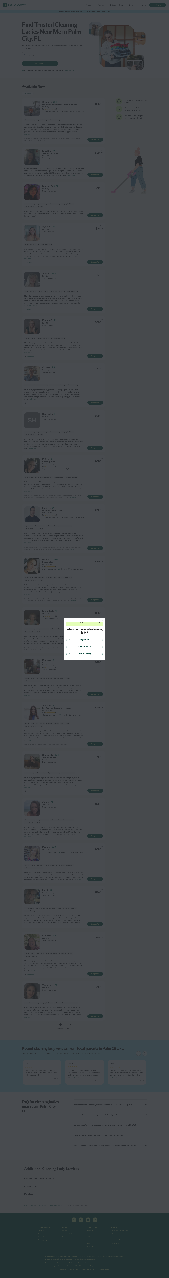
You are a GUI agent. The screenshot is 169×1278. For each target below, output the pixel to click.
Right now (84, 639)
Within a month (84, 646)
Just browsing (84, 653)
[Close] (102, 620)
